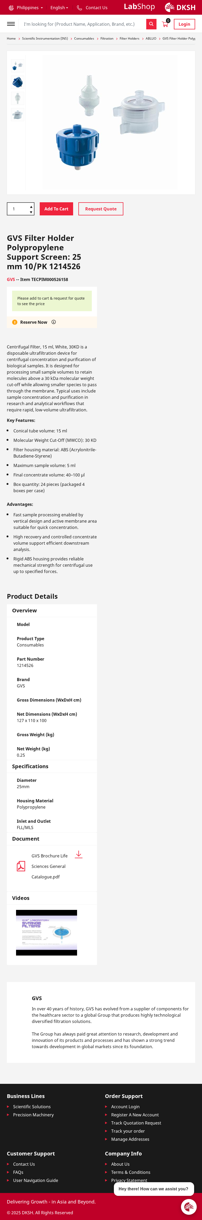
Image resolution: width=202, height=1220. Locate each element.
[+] (31, 206)
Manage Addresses (130, 1139)
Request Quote (101, 209)
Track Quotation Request (136, 1123)
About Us (120, 1164)
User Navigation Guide (35, 1180)
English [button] (57, 7)
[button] (26, 7)
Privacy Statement (129, 1180)
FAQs (18, 1172)
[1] (31, 213)
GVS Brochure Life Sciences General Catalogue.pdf (50, 866)
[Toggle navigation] (12, 23)
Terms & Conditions (130, 1172)
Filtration (106, 38)
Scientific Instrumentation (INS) (45, 38)
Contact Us (24, 1164)
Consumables (84, 38)
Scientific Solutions (32, 1107)
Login (184, 24)
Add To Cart (56, 209)
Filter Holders (129, 38)
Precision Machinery (33, 1115)
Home (11, 38)
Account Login (125, 1107)
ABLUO (151, 38)
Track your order (128, 1131)
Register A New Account (135, 1115)
